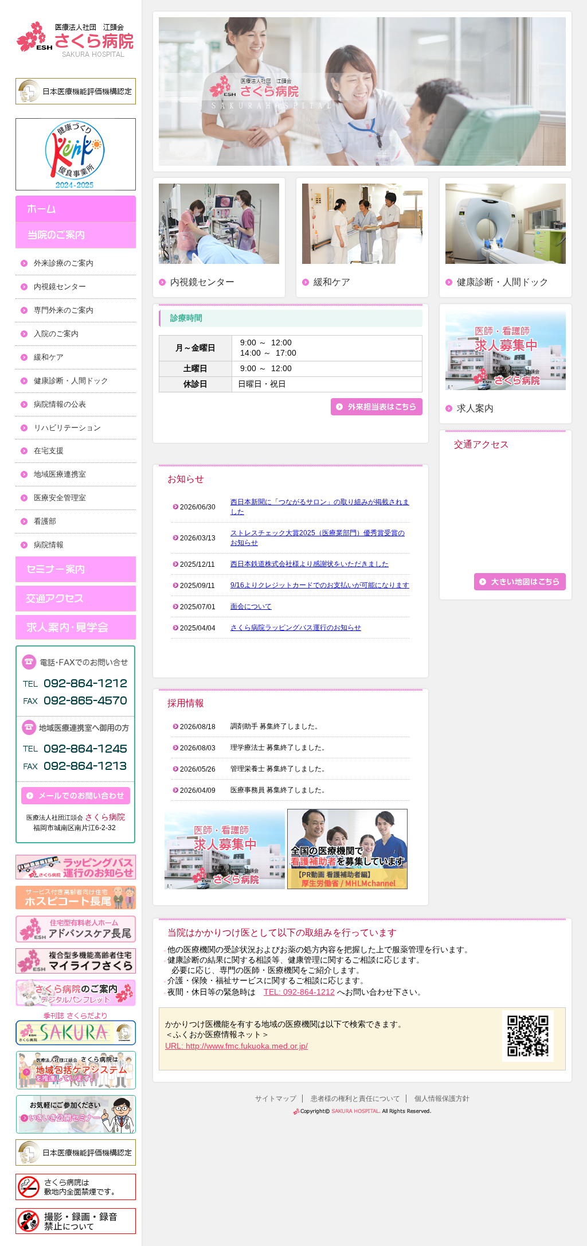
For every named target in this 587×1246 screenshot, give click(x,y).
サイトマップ (275, 1099)
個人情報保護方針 (441, 1099)
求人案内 (475, 408)
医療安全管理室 (60, 497)
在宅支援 (49, 450)
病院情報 (49, 544)
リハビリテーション (67, 427)
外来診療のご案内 (63, 263)
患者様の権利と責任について (355, 1099)
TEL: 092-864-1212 (299, 991)
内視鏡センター (60, 286)
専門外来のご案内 (63, 310)
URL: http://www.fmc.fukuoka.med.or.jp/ (236, 1045)
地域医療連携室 (60, 474)
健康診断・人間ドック (71, 380)
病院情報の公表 (60, 404)
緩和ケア (49, 357)
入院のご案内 (56, 333)
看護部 (45, 521)
